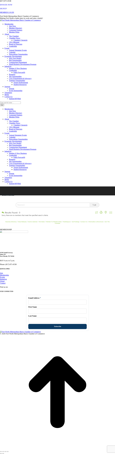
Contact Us (84, 221)
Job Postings (75, 221)
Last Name (32, 316)
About (2, 281)
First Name (32, 307)
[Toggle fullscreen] (5, 451)
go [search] (95, 205)
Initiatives (3, 279)
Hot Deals (42, 221)
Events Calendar (32, 221)
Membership (4, 275)
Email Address (34, 298)
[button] (3, 213)
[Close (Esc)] (1, 451)
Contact (3, 283)
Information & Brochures (95, 221)
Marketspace (66, 221)
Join (1, 273)
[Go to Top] (57, 449)
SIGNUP (3, 9)
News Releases (22, 221)
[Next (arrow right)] (3, 453)
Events (2, 277)
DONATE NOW (6, 5)
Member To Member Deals (54, 221)
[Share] (3, 451)
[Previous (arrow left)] (1, 453)
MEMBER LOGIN (7, 12)
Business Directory (11, 221)
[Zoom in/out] (8, 451)
